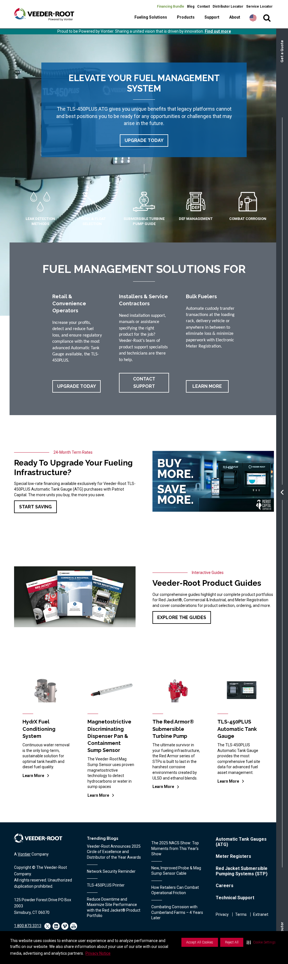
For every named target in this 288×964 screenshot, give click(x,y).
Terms (241, 914)
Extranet (260, 914)
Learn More (207, 386)
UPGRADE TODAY (144, 140)
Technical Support (235, 897)
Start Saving (35, 506)
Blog (190, 6)
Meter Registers (233, 856)
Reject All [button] (231, 942)
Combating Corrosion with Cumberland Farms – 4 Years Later (177, 912)
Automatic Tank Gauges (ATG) (241, 841)
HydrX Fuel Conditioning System (38, 729)
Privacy (222, 914)
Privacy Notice (98, 953)
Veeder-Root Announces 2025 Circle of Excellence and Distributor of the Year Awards (114, 852)
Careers (224, 885)
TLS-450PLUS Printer (106, 885)
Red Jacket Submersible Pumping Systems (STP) (241, 871)
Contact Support (144, 382)
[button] (261, 942)
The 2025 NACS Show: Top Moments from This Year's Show (175, 848)
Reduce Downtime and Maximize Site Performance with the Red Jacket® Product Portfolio (113, 907)
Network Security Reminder (111, 871)
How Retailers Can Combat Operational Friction (175, 890)
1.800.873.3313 (27, 925)
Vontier (24, 854)
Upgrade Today (76, 386)
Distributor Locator (228, 6)
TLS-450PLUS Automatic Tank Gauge (237, 729)
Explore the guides (181, 617)
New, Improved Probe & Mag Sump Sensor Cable (176, 871)
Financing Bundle (170, 6)
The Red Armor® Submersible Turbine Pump (173, 729)
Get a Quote (282, 51)
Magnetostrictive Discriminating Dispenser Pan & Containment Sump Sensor (109, 736)
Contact (203, 6)
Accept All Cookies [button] (199, 942)
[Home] (44, 14)
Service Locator (259, 6)
